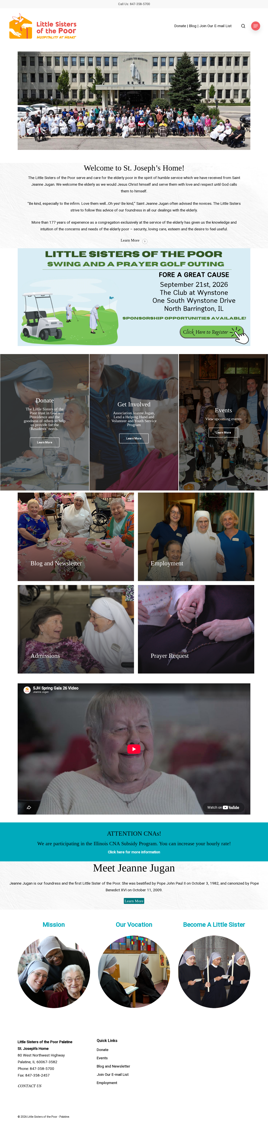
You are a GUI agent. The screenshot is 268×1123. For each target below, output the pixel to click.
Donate (180, 26)
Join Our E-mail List (215, 26)
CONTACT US (29, 1086)
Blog (192, 26)
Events (102, 1058)
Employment (107, 1083)
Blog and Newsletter (113, 1066)
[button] (255, 26)
